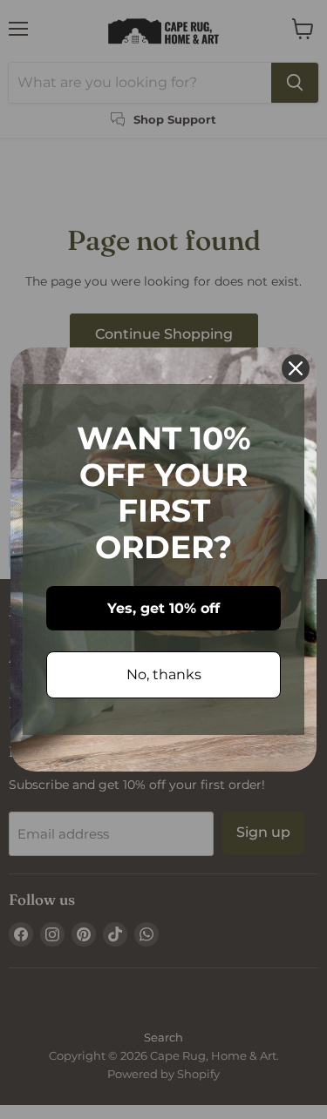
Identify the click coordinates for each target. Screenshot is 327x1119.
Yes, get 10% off (163, 608)
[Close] (296, 368)
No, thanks (163, 674)
